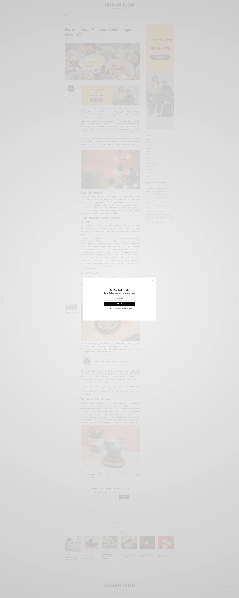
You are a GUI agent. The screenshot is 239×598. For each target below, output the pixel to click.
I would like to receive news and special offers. (120, 308)
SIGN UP (119, 304)
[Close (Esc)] (153, 280)
